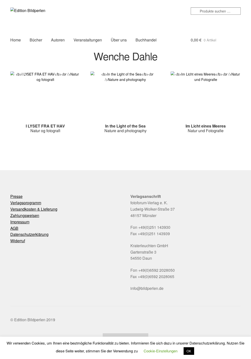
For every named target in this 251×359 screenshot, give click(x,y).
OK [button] (189, 351)
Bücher (36, 40)
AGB (14, 228)
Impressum (19, 222)
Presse (16, 196)
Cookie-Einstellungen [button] (160, 350)
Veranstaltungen (88, 40)
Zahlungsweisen (24, 215)
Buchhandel (146, 40)
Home (15, 40)
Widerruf (17, 241)
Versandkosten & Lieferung (33, 209)
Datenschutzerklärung (29, 234)
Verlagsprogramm (25, 202)
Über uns (119, 40)
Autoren (58, 40)
